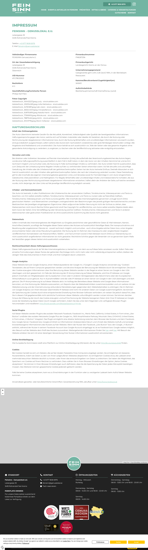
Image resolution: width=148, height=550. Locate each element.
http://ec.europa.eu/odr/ (111, 343)
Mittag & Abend (99, 10)
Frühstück (84, 10)
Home (43, 10)
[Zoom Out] (2, 393)
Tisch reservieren (49, 486)
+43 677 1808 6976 (27, 43)
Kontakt (132, 13)
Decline (118, 542)
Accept (136, 542)
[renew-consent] (2, 547)
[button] (117, 4)
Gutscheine (120, 13)
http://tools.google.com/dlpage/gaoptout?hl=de (60, 304)
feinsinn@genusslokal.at (29, 46)
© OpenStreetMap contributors (138, 462)
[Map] (74, 426)
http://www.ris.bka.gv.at (107, 382)
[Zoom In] (2, 390)
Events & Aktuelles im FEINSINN (63, 10)
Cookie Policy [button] (66, 541)
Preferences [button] (25, 543)
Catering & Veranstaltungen (122, 10)
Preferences (100, 542)
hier (107, 330)
